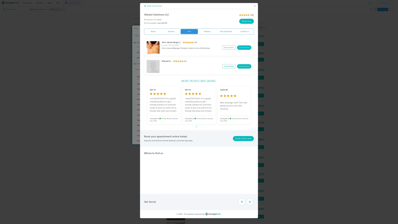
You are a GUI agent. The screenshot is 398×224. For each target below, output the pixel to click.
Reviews (207, 31)
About (153, 31)
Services (171, 31)
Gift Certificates (226, 31)
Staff (189, 31)
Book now (246, 21)
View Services (244, 47)
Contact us (245, 31)
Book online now (243, 139)
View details (229, 47)
